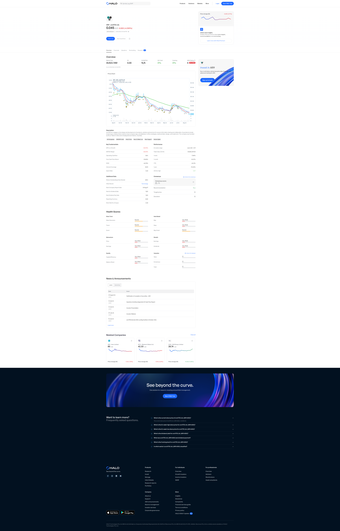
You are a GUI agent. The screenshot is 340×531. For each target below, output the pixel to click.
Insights (177, 496)
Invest (147, 474)
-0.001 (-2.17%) (228, 14)
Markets (199, 3)
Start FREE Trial (227, 3)
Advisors (208, 474)
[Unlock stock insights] (201, 29)
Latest (110, 285)
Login (217, 3)
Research (148, 471)
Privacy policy (179, 510)
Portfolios (148, 486)
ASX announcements (152, 502)
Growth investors (180, 474)
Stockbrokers (210, 477)
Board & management (152, 504)
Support (147, 499)
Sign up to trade (207, 80)
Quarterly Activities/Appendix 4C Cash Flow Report (141, 302)
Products (182, 3)
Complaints (179, 502)
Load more (111, 325)
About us (148, 496)
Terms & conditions (181, 507)
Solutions (191, 3)
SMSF (177, 480)
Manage (147, 477)
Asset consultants (211, 480)
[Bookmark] (129, 38)
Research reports (150, 483)
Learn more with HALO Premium (216, 40)
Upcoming (117, 285)
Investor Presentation (132, 308)
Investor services (150, 507)
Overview (178, 471)
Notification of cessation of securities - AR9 (139, 296)
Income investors (180, 477)
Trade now (110, 38)
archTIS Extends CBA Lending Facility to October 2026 (141, 320)
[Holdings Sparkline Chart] (216, 20)
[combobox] (110, 32)
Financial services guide (183, 504)
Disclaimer (178, 499)
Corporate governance (152, 510)
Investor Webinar (131, 314)
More (207, 3)
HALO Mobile (149, 480)
